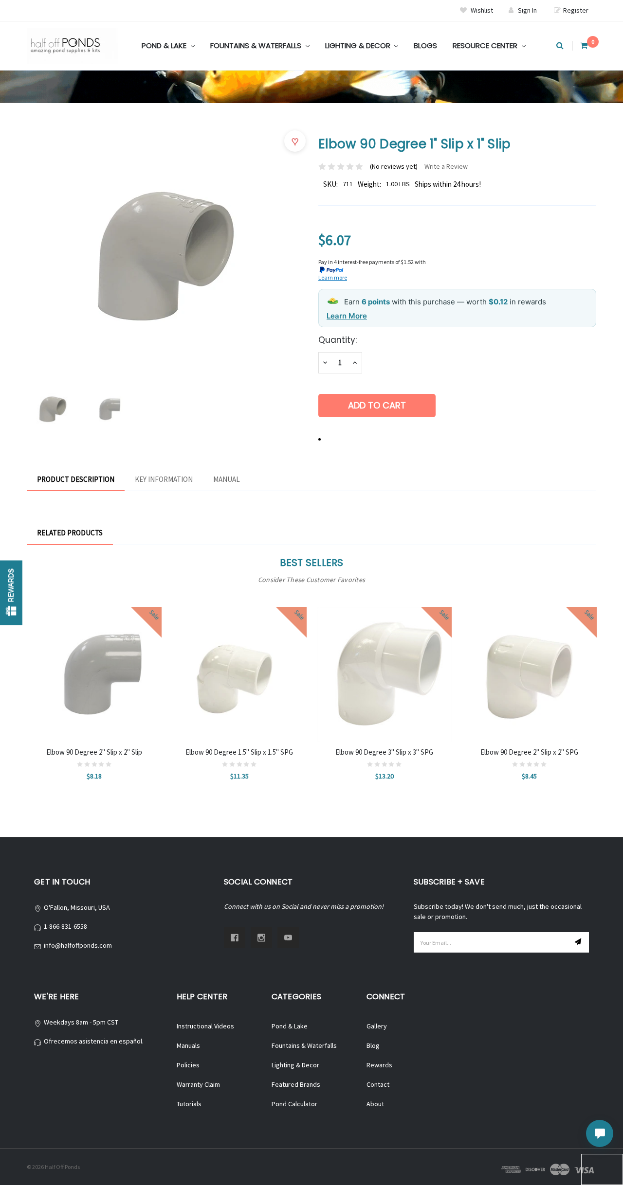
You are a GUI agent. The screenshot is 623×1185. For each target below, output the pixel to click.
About (375, 1103)
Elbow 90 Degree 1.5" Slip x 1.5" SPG (239, 752)
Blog (373, 1045)
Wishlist (481, 10)
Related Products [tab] (70, 532)
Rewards (379, 1065)
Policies (188, 1065)
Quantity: (337, 340)
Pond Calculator (294, 1103)
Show (11, 592)
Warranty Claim (198, 1084)
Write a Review (446, 166)
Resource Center (486, 45)
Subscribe (579, 942)
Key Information (164, 479)
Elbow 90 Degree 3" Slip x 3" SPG (384, 752)
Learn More (347, 315)
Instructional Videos (205, 1026)
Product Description (75, 479)
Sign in (527, 10)
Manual (226, 479)
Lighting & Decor (358, 45)
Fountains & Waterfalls (256, 45)
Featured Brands (296, 1084)
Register (575, 10)
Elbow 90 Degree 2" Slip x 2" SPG (529, 752)
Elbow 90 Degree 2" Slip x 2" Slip (94, 752)
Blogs (425, 45)
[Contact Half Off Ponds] (599, 1133)
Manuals (188, 1045)
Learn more (332, 277)
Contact (377, 1084)
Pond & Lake (165, 45)
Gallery (376, 1026)
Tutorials (189, 1103)
